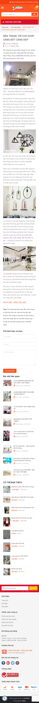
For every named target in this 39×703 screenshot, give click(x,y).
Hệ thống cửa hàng (32, 2)
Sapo (24, 701)
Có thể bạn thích (12, 482)
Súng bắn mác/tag (17, 543)
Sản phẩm (5, 606)
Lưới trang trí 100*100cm (19, 556)
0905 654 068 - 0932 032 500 (17, 640)
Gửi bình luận (9, 371)
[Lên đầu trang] (33, 699)
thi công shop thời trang (15, 309)
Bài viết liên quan (11, 376)
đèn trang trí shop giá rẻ (17, 315)
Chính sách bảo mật (8, 616)
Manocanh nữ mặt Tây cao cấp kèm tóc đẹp (21, 518)
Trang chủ (5, 600)
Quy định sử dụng (7, 625)
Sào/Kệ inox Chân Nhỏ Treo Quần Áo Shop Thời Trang (22, 497)
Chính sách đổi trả (7, 622)
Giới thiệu (4, 603)
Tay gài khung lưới (17, 530)
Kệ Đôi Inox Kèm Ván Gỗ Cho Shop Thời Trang (22, 487)
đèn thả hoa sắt (22, 312)
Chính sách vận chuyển (9, 619)
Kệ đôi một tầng (16, 569)
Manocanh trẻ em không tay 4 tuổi (22, 507)
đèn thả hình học (10, 312)
